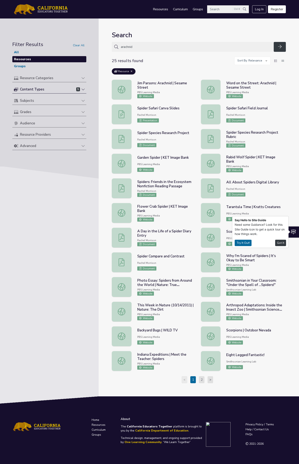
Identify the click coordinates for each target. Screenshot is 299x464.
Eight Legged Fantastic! (245, 355)
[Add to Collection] (193, 88)
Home (95, 420)
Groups (198, 9)
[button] (49, 78)
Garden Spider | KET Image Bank (163, 157)
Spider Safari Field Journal (247, 108)
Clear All (78, 45)
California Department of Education (161, 431)
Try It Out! (243, 243)
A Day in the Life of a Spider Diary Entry (164, 233)
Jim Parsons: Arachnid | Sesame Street (162, 85)
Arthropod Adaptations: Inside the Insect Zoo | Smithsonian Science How (254, 309)
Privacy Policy (254, 424)
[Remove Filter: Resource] (131, 71)
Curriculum (180, 9)
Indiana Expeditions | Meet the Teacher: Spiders (161, 356)
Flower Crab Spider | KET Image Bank (162, 208)
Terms (270, 424)
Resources (160, 9)
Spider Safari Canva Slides (158, 108)
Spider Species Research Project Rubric (252, 134)
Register (277, 9)
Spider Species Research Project (163, 133)
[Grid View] (283, 60)
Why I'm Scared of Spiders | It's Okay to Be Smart (251, 258)
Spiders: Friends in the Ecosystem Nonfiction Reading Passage (164, 184)
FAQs (249, 434)
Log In (259, 9)
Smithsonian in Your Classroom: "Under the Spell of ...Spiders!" (251, 282)
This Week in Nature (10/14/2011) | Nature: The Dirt (165, 307)
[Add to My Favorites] (193, 82)
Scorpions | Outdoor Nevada (248, 330)
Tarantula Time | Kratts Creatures (253, 207)
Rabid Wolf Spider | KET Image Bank (250, 159)
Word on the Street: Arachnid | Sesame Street (251, 85)
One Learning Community (143, 442)
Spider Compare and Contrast (161, 256)
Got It (280, 243)
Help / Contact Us (257, 429)
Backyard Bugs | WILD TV (157, 330)
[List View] (275, 60)
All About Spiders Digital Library (252, 182)
